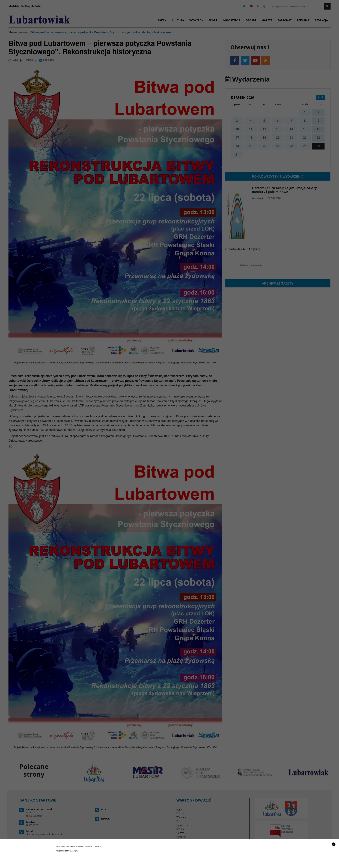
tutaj (100, 846)
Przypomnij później (63, 851)
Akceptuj (74, 851)
